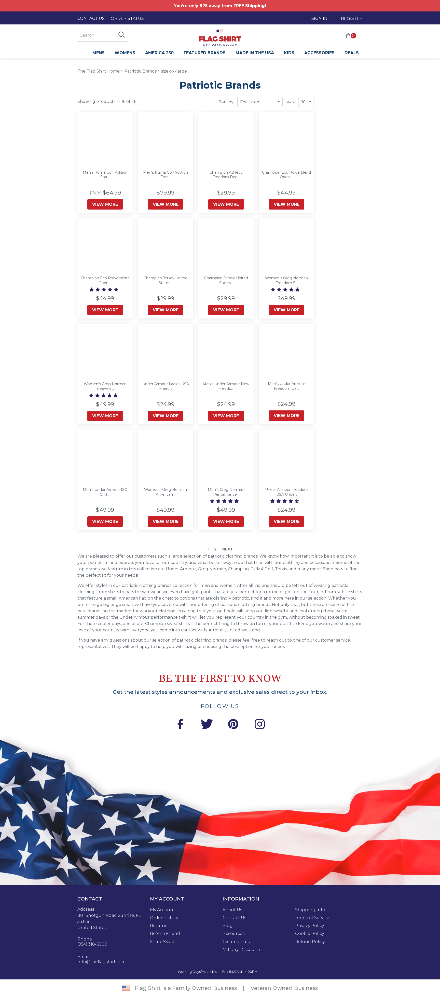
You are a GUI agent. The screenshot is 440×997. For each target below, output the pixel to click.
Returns (158, 926)
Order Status (127, 18)
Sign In (319, 18)
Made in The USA (255, 52)
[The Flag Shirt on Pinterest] (233, 725)
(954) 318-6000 (92, 944)
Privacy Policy (309, 926)
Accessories (319, 52)
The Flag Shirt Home (98, 70)
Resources (233, 934)
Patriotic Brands (140, 71)
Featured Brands (205, 52)
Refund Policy (310, 942)
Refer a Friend (165, 934)
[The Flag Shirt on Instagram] (259, 725)
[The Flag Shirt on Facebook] (180, 725)
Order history (164, 918)
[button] (104, 289)
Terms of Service (312, 918)
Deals (352, 52)
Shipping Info (310, 910)
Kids (289, 52)
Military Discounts (242, 950)
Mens (98, 52)
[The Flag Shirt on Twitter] (206, 725)
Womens (125, 52)
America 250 (159, 52)
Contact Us (91, 18)
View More (105, 204)
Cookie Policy (309, 934)
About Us (232, 910)
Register (352, 18)
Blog (228, 926)
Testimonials (236, 942)
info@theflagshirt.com (101, 962)
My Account (162, 910)
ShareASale (162, 942)
